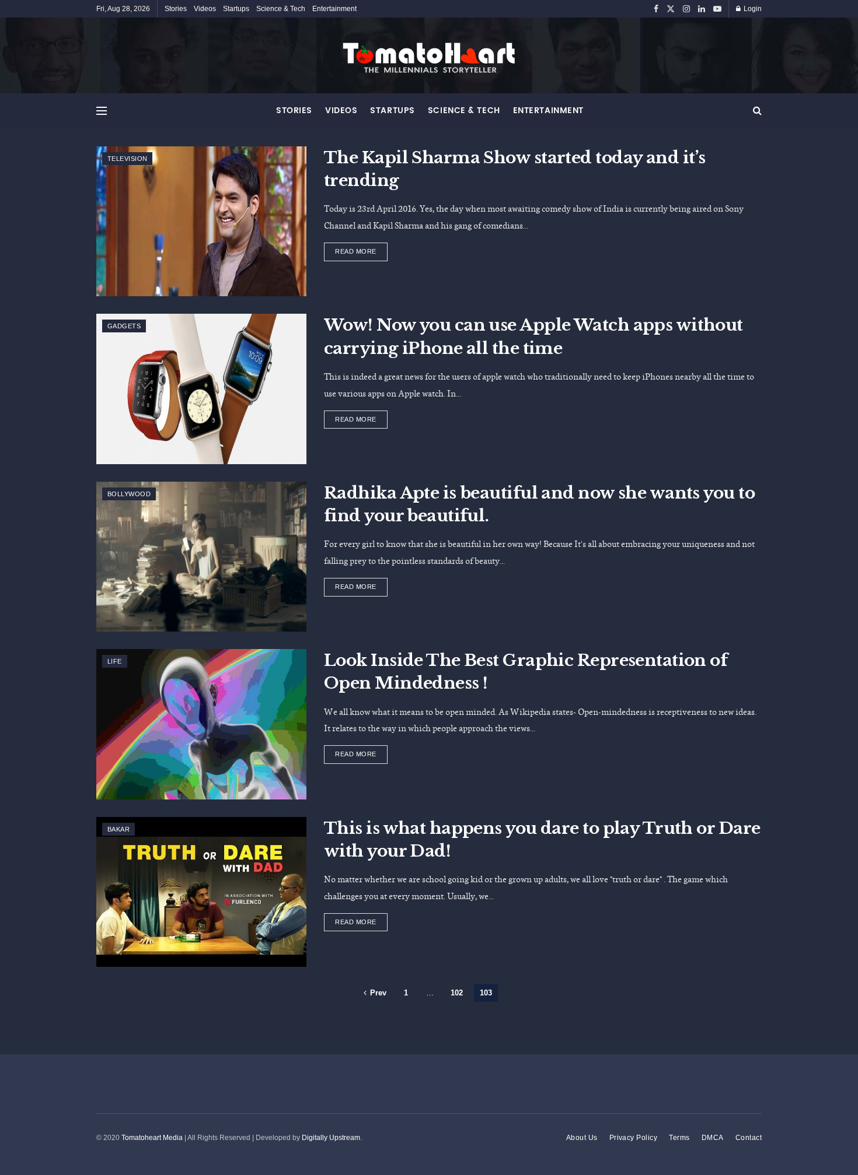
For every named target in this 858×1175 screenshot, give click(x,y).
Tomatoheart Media (152, 1138)
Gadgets (124, 325)
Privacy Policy (633, 1138)
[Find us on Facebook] (656, 9)
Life (114, 661)
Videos (205, 9)
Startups (236, 9)
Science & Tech (280, 9)
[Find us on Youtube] (717, 9)
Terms (679, 1138)
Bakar (118, 829)
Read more (361, 249)
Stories (176, 9)
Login (752, 9)
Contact (748, 1138)
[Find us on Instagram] (686, 9)
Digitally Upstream (331, 1138)
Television (127, 158)
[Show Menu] (101, 111)
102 (457, 992)
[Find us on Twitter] (671, 9)
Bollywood (129, 493)
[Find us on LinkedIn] (701, 9)
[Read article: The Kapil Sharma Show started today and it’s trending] (201, 221)
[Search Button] (757, 110)
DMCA (713, 1138)
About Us (582, 1138)
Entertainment (334, 9)
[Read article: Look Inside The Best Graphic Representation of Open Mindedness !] (201, 724)
